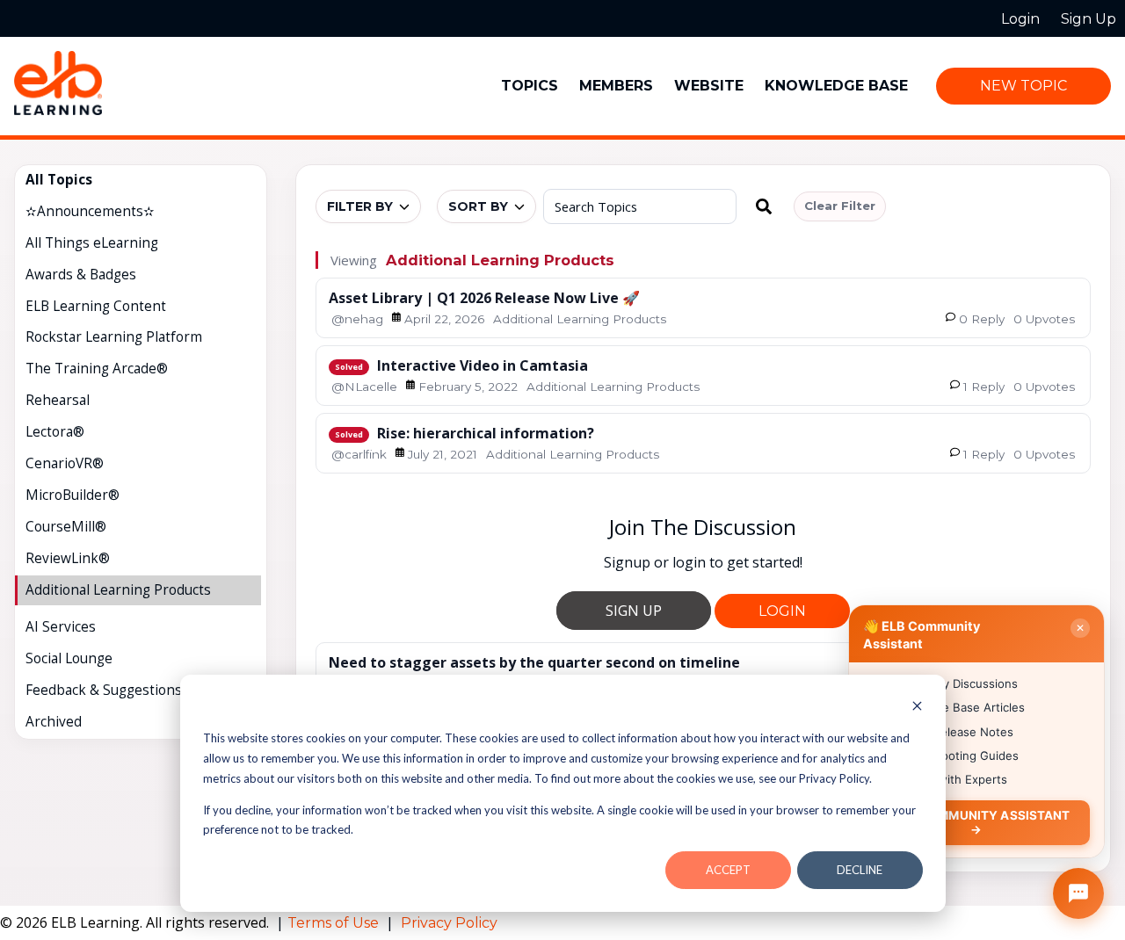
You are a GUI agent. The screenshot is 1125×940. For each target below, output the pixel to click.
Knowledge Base (836, 85)
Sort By (478, 206)
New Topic (1023, 85)
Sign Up (634, 610)
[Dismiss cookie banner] (917, 708)
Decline (859, 870)
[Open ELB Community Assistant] (1078, 893)
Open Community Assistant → (976, 821)
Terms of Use (334, 923)
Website (709, 85)
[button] (764, 206)
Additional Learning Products (500, 260)
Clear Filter (839, 206)
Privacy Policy (449, 923)
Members (616, 85)
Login (782, 611)
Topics (529, 85)
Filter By (360, 206)
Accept (728, 870)
